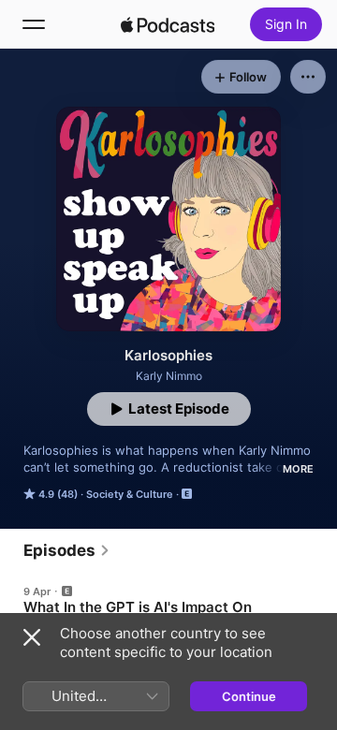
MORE (298, 468)
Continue (249, 696)
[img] (167, 24)
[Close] (31, 637)
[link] (66, 550)
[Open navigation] (33, 24)
